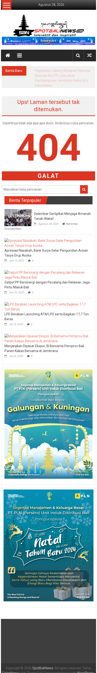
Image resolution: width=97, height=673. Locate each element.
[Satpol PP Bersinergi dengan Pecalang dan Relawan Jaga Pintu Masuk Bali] (47, 275)
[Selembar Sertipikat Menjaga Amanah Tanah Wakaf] (18, 217)
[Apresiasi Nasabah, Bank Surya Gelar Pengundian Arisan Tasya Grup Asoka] (47, 243)
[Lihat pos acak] (89, 55)
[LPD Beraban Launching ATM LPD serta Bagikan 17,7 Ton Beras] (47, 307)
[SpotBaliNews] (8, 55)
